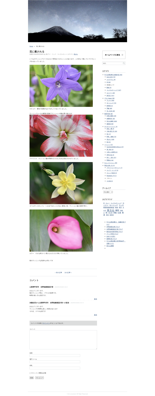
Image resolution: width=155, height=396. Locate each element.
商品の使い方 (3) (109, 165)
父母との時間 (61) (112, 152)
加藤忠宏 (33, 302)
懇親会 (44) (110, 160)
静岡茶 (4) (110, 106)
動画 (116, 207)
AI (104, 203)
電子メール (33, 359)
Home (31, 46)
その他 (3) (110, 181)
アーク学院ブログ (112, 234)
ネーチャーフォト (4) (110, 126)
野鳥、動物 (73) (111, 137)
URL (31, 365)
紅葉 (119, 212)
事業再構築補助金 (108, 207)
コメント (32, 329)
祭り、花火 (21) (111, 157)
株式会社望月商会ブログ (114, 231)
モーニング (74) (111, 103)
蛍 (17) (109, 134)
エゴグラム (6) (111, 79)
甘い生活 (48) (111, 111)
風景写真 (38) (108, 114)
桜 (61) (109, 142)
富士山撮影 (110, 246)
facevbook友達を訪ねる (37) (115, 147)
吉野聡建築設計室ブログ (114, 229)
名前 (31, 353)
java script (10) (111, 77)
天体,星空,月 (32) (112, 131)
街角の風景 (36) (111, 116)
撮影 (117, 210)
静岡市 (112, 215)
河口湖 (110, 213)
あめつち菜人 (110, 236)
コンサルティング (116, 203)
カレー (108, 203)
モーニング (113, 205)
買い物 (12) (110, 149)
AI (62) (109, 82)
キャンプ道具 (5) (112, 173)
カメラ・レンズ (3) (112, 170)
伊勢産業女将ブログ (113, 227)
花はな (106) (110, 139)
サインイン (46, 323)
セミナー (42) (111, 93)
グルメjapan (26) (109, 98)
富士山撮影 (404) (112, 121)
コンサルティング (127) (114, 90)
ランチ (121, 205)
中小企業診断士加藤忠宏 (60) (113, 75)
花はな (76, 54)
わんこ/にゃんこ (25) (110, 163)
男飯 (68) (109, 108)
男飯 (115, 212)
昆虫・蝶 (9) (110, 129)
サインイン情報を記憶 (38, 373)
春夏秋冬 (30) (111, 118)
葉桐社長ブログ (111, 239)
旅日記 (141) (110, 95)
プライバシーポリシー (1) (114, 168)
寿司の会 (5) (110, 155)
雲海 (107, 215)
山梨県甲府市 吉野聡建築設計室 (41, 287)
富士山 (110, 210)
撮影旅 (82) (110, 124)
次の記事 (67, 272)
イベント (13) (108, 145)
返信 (95, 299)
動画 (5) (109, 87)
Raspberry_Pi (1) (112, 176)
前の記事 (59, 272)
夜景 (120, 207)
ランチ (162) (110, 100)
